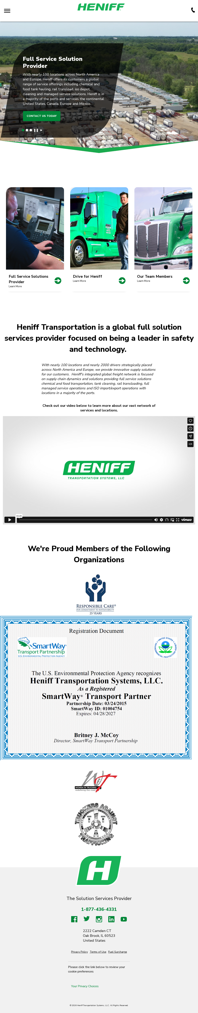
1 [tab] (23, 130)
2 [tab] (27, 130)
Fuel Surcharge (117, 952)
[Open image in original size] (96, 688)
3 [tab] (31, 130)
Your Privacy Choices (85, 986)
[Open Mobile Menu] (7, 10)
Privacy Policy (79, 952)
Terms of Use (98, 952)
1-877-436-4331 (99, 909)
